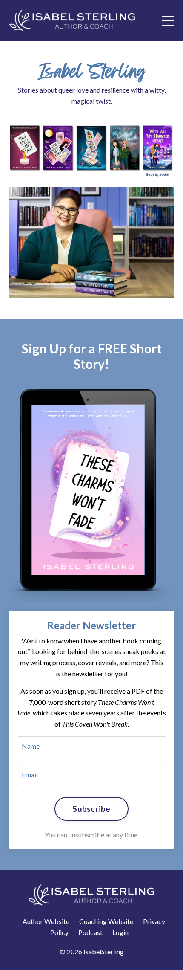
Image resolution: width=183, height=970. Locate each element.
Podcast (90, 932)
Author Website (46, 921)
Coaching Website (106, 921)
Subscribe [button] (91, 809)
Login (120, 932)
